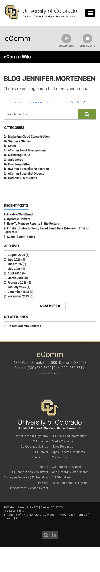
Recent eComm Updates (24, 326)
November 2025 (18, 296)
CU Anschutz (39, 457)
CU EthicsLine (61, 477)
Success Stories (19, 141)
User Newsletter (19, 164)
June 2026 (15, 264)
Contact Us (59, 457)
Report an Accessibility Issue (71, 483)
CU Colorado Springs (34, 446)
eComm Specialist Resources (28, 169)
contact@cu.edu (50, 373)
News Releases (62, 446)
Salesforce (15, 159)
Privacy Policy (66, 514)
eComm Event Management (27, 150)
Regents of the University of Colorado (31, 514)
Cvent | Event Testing (21, 236)
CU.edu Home (66, 46)
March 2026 (16, 278)
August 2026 (16, 255)
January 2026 (17, 287)
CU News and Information (69, 436)
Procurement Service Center (29, 488)
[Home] (41, 18)
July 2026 (14, 259)
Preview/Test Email (20, 214)
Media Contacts (62, 441)
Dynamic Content (18, 219)
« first (19, 102)
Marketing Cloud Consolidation (29, 136)
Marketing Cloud (19, 155)
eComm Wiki (17, 57)
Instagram (46, 535)
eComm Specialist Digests (26, 173)
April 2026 (14, 273)
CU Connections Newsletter (29, 472)
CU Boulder (40, 441)
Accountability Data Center (70, 472)
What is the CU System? (32, 436)
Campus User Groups (22, 178)
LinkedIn (54, 535)
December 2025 (18, 292)
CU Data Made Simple (66, 467)
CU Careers (40, 467)
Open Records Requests (68, 452)
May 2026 (14, 268)
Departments (87, 46)
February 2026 (17, 282)
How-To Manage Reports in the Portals (33, 223)
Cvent (12, 146)
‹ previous (35, 102)
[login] (17, 518)
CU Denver (41, 452)
